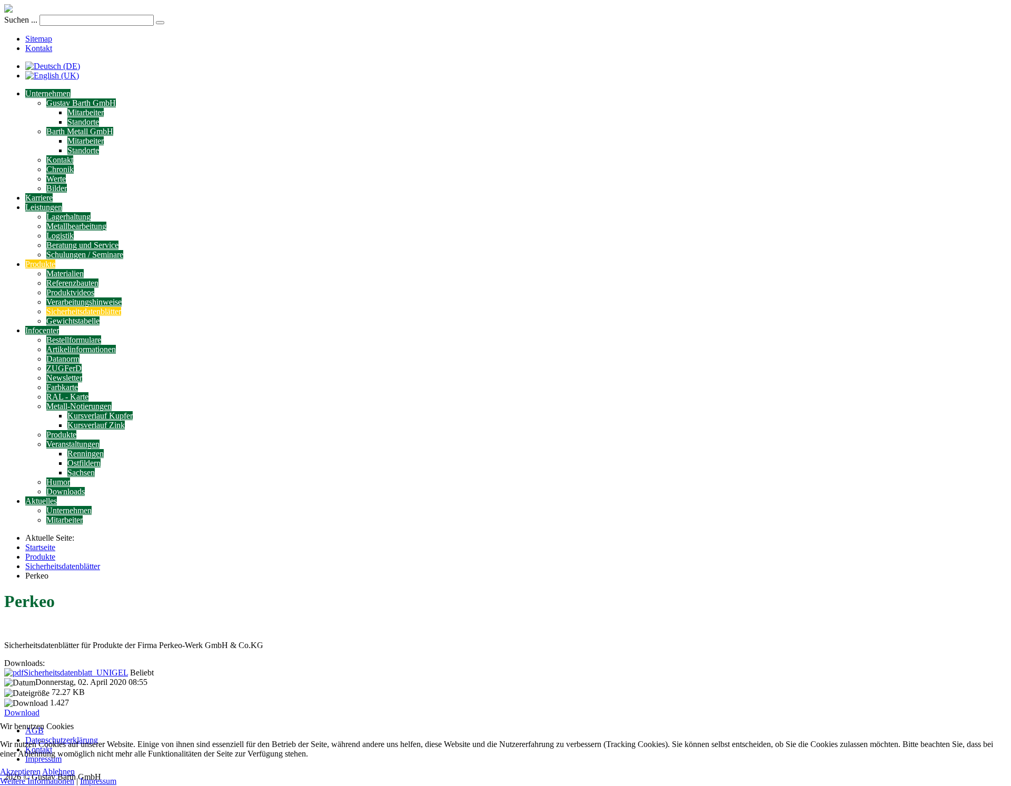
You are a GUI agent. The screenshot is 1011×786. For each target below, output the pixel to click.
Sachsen (81, 472)
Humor (58, 481)
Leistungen (43, 207)
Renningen (85, 453)
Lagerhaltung (68, 216)
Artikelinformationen (81, 349)
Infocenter (42, 330)
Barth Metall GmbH (79, 131)
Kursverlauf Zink (96, 425)
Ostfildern (84, 463)
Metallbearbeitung (76, 226)
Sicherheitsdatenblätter (83, 311)
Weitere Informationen (37, 781)
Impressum (98, 781)
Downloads (65, 491)
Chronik (60, 169)
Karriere (39, 197)
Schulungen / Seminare (84, 254)
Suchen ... (20, 19)
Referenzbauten (72, 282)
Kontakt (38, 48)
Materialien (65, 273)
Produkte (40, 264)
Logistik (60, 235)
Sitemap (38, 38)
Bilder (56, 188)
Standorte (83, 121)
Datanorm (63, 358)
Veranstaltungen (73, 444)
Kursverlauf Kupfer (100, 415)
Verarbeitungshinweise (84, 301)
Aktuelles (41, 500)
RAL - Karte (67, 396)
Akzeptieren (20, 771)
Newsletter (64, 377)
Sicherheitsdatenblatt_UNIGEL (76, 672)
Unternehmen (48, 93)
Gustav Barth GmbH (81, 102)
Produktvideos (70, 292)
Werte (56, 178)
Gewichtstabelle (73, 320)
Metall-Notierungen (79, 406)
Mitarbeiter (85, 112)
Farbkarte (62, 387)
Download (21, 712)
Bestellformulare (73, 339)
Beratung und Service (82, 245)
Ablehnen (58, 771)
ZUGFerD (64, 368)
